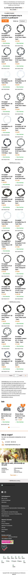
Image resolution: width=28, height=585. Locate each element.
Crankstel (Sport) (5, 469)
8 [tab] (15, 427)
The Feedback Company (7, 538)
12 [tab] (19, 427)
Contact (3, 510)
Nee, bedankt (13, 9)
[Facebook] (2, 492)
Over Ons (3, 521)
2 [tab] (9, 427)
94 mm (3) (7, 46)
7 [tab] (14, 427)
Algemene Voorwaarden (7, 525)
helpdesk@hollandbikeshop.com (12, 444)
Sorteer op (15, 21)
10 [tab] (17, 427)
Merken (3, 531)
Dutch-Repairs (5, 529)
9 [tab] (16, 427)
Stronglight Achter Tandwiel (10, 13)
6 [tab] (13, 427)
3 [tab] (10, 427)
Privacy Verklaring (5, 523)
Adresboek (4, 502)
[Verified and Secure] (4, 547)
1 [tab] (8, 427)
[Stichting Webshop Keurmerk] (7, 542)
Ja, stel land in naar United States (13, 7)
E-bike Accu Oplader (18, 472)
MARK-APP (14, 574)
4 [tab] (11, 427)
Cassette (3, 470)
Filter (6, 20)
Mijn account (4, 498)
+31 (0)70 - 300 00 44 (10, 442)
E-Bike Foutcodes (5, 515)
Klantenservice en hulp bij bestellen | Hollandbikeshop (13, 508)
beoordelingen (12, 536)
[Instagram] (5, 492)
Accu (15, 469)
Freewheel (4, 472)
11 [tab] (18, 427)
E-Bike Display (17, 470)
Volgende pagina (25, 375)
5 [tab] (12, 427)
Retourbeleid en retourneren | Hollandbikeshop (12, 514)
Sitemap (3, 527)
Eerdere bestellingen (6, 500)
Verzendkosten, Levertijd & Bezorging (10, 512)
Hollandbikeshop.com (16, 573)
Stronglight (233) (8, 23)
